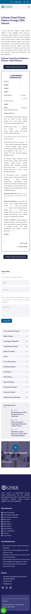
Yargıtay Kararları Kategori (12, 397)
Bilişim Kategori (8, 336)
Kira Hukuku (7, 372)
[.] (28, 7)
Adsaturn (5, 601)
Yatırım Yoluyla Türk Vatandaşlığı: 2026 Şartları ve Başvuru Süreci (18, 424)
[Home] (7, 6)
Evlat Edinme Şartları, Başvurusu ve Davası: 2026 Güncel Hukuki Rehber (19, 433)
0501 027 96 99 (7, 462)
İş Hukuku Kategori (9, 366)
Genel (5, 356)
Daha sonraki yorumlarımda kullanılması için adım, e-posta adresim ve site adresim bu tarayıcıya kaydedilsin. (15, 300)
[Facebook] (2, 587)
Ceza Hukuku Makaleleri (11, 341)
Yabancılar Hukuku (9, 392)
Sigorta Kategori (9, 382)
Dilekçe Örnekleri (9, 351)
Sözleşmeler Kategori (10, 387)
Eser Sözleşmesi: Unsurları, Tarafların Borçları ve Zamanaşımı (19, 414)
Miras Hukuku (8, 377)
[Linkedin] (10, 587)
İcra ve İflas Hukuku (10, 361)
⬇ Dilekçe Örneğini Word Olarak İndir (15, 67)
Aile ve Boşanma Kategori (11, 331)
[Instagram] (6, 587)
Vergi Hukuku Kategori (11, 346)
